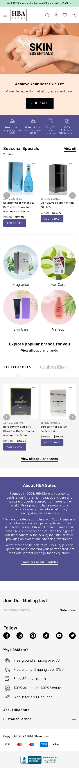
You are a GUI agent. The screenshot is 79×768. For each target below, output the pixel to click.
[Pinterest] (33, 635)
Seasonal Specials (21, 149)
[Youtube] (59, 635)
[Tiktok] (46, 635)
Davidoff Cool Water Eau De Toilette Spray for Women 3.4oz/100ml (18, 207)
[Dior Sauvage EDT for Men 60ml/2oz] (58, 177)
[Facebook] (6, 635)
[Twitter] (72, 635)
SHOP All (39, 103)
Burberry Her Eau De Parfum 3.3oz (54, 429)
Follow (10, 628)
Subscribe (67, 610)
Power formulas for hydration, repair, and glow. (39, 91)
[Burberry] (17, 367)
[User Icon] (56, 15)
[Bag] (73, 15)
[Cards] (39, 744)
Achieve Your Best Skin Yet (39, 84)
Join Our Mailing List (25, 600)
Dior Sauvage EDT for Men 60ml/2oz (57, 205)
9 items (8, 154)
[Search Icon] (47, 15)
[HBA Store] (19, 15)
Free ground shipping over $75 (12, 130)
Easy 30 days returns (50, 130)
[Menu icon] (7, 15)
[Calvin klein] (54, 367)
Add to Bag (15, 223)
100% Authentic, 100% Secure (67, 130)
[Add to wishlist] (33, 165)
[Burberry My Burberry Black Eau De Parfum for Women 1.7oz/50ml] (20, 401)
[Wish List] (65, 15)
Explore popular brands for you (39, 344)
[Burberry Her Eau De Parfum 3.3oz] (58, 401)
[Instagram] (19, 635)
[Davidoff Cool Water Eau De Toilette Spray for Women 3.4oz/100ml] (20, 177)
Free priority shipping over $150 (33, 130)
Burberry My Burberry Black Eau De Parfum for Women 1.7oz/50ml (18, 431)
